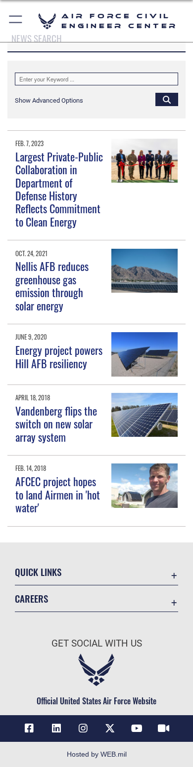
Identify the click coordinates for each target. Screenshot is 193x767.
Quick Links (38, 572)
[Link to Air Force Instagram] (83, 728)
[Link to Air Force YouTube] (136, 728)
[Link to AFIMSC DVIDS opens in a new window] (163, 728)
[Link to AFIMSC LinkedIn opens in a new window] (56, 728)
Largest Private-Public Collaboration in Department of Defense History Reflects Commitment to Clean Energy (59, 189)
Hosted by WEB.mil (97, 754)
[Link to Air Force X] (109, 728)
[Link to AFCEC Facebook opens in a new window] (29, 728)
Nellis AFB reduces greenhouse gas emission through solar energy (52, 285)
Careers (31, 598)
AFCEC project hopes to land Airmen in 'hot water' (57, 494)
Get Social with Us (96, 643)
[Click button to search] (166, 99)
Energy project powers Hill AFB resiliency (58, 356)
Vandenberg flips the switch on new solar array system (56, 424)
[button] (16, 21)
